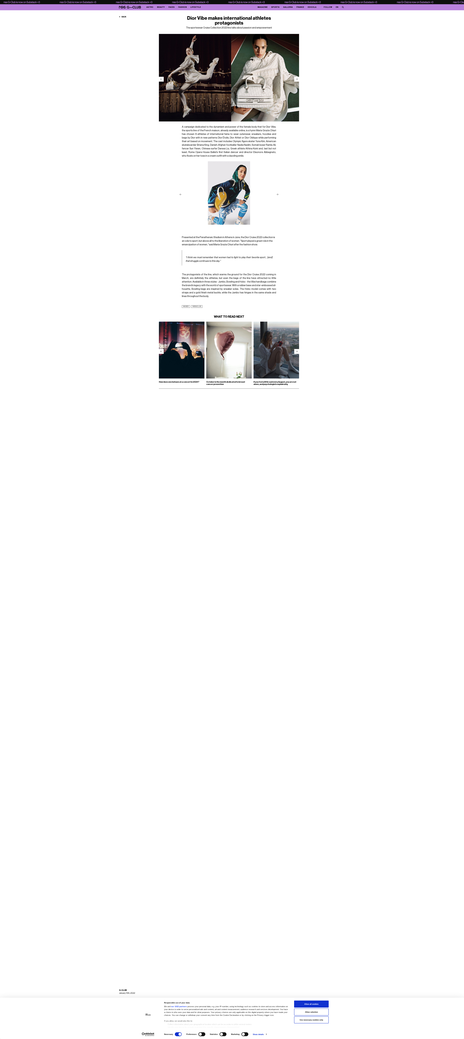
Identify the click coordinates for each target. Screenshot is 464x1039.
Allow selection (311, 1012)
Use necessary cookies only (311, 1020)
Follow (328, 7)
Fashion (182, 7)
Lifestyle (195, 7)
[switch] (201, 1034)
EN (337, 7)
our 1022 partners (179, 1006)
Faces (171, 7)
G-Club (123, 990)
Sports (275, 7)
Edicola (312, 7)
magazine (263, 7)
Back (123, 17)
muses (186, 306)
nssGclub (196, 306)
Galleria (288, 7)
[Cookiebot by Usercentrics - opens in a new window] (148, 1034)
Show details (258, 1034)
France (300, 7)
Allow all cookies (311, 1004)
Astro (149, 7)
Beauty (161, 7)
